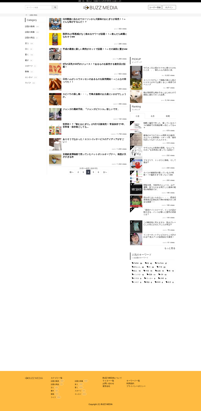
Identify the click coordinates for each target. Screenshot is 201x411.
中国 (149, 270)
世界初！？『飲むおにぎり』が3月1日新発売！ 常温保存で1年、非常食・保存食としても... (94, 125)
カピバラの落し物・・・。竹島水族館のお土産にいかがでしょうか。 (94, 95)
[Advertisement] (153, 36)
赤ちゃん (139, 267)
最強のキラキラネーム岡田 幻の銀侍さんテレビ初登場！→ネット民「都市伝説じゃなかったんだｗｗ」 (159, 137)
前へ (71, 172)
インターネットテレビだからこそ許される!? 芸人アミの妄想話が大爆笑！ (159, 235)
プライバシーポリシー (136, 386)
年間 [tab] (168, 116)
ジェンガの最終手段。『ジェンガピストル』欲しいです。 (91, 109)
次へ (105, 172)
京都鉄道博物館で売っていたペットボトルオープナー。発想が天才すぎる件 (94, 155)
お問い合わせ (108, 383)
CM (163, 274)
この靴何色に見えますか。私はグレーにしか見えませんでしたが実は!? (159, 223)
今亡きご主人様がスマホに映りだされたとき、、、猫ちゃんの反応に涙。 (159, 68)
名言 (171, 282)
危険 (152, 274)
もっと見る (169, 248)
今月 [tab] (153, 116)
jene (115, 29)
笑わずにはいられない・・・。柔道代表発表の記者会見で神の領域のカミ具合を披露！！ (159, 199)
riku (163, 75)
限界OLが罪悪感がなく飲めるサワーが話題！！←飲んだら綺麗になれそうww (95, 35)
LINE (163, 278)
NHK (160, 282)
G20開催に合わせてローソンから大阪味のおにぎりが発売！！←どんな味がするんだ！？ (94, 20)
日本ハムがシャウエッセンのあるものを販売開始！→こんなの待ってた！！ (94, 80)
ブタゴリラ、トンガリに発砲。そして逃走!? (159, 161)
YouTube (162, 263)
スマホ (137, 278)
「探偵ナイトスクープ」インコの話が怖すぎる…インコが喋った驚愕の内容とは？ (159, 211)
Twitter (138, 263)
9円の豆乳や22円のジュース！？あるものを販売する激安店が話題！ (94, 65)
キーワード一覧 (133, 380)
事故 (149, 282)
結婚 (160, 270)
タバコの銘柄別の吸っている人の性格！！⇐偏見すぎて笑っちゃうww (158, 173)
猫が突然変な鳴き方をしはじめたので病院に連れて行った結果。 (159, 93)
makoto (113, 134)
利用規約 (130, 383)
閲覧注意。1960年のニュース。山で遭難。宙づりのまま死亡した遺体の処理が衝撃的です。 (159, 187)
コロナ (137, 282)
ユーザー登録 (155, 7)
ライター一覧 (108, 380)
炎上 (137, 270)
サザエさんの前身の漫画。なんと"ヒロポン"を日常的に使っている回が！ (159, 148)
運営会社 (106, 386)
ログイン (169, 7)
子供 (162, 267)
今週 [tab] (137, 116)
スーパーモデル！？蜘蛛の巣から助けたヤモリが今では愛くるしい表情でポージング (159, 82)
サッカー (150, 278)
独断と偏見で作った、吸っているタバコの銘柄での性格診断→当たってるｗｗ (159, 125)
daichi (115, 104)
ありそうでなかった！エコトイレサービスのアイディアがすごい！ (93, 140)
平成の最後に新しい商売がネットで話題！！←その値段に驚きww (95, 48)
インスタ (139, 274)
